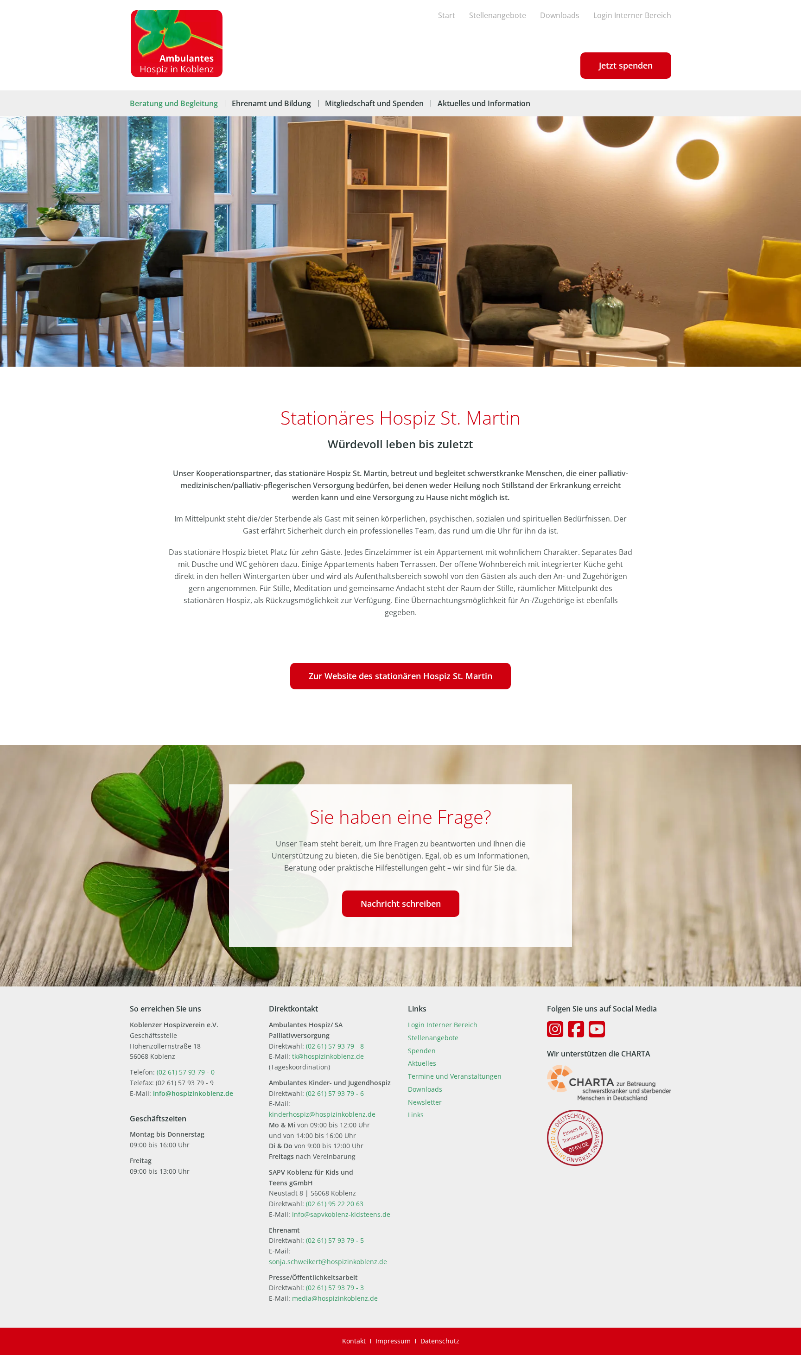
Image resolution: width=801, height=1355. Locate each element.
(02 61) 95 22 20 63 (334, 1203)
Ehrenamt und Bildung (271, 103)
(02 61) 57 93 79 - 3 (335, 1287)
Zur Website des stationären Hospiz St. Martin (400, 675)
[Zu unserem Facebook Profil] (576, 1029)
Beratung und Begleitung (174, 103)
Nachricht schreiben (401, 903)
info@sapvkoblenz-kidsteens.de (341, 1214)
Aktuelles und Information (484, 103)
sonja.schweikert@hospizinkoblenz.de (328, 1261)
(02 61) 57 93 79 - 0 (186, 1072)
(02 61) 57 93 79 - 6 (335, 1093)
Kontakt (354, 1340)
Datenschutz (439, 1340)
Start (446, 15)
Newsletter (425, 1102)
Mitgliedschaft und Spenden (374, 103)
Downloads (559, 15)
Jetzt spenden (626, 65)
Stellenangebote (497, 15)
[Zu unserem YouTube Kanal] (597, 1029)
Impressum (393, 1340)
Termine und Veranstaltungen (455, 1076)
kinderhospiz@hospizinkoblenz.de (322, 1114)
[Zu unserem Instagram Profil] (555, 1029)
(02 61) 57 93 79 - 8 (335, 1046)
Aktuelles (422, 1063)
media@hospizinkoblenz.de (335, 1298)
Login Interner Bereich (632, 15)
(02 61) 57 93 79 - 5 (335, 1240)
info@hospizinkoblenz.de (193, 1093)
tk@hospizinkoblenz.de (328, 1056)
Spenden (422, 1050)
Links (416, 1114)
